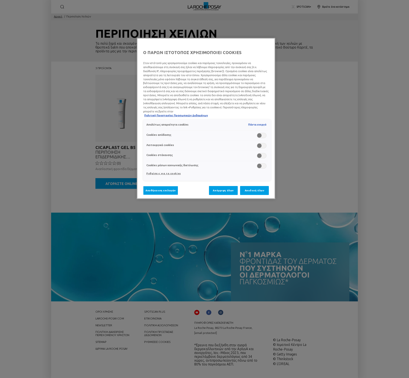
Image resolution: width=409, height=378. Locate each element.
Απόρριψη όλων (223, 190)
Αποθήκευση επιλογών (160, 190)
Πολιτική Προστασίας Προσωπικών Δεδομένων (176, 115)
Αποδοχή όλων (254, 190)
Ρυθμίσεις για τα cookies (163, 173)
